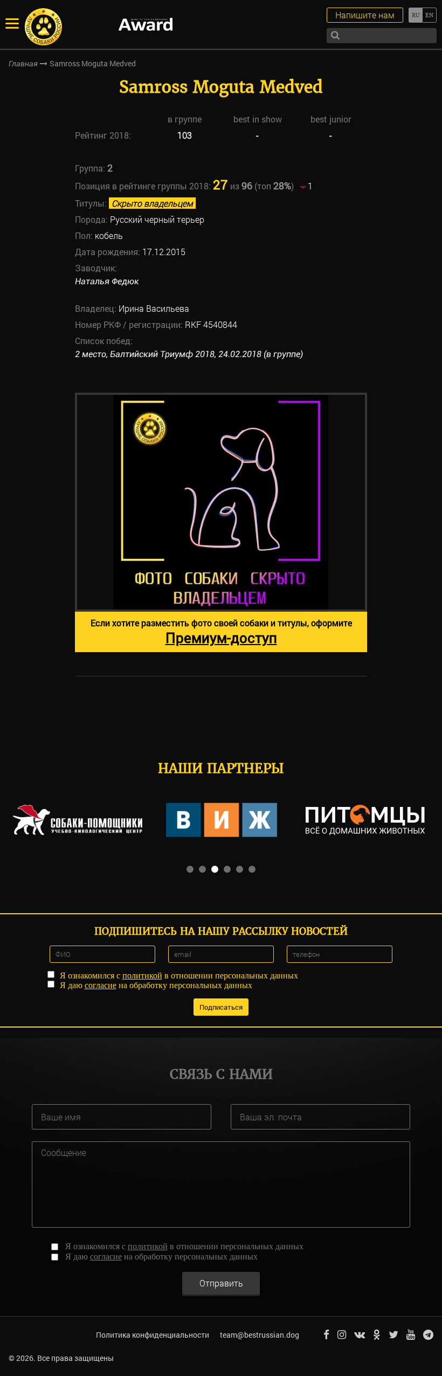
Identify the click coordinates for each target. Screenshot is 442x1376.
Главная (23, 63)
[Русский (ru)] (415, 15)
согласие (100, 985)
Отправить (221, 1283)
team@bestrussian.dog (259, 1335)
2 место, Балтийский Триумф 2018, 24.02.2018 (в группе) (189, 354)
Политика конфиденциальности (152, 1335)
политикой (142, 975)
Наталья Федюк (107, 281)
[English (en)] (429, 15)
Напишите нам (365, 14)
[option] (221, 522)
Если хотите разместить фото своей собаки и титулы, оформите (221, 632)
